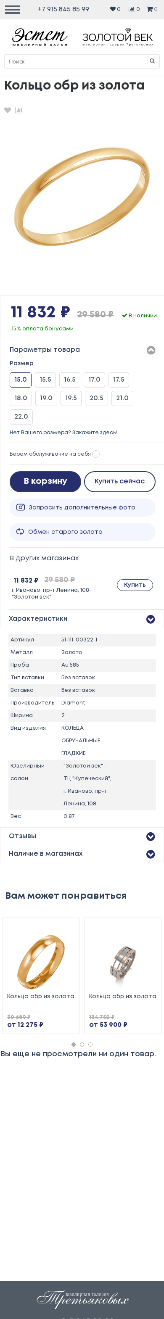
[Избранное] (7, 110)
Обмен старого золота (65, 532)
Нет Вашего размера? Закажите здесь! (63, 432)
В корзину (45, 481)
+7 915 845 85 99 (63, 9)
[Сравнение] (19, 110)
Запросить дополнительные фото (82, 507)
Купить (135, 585)
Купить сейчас (120, 481)
